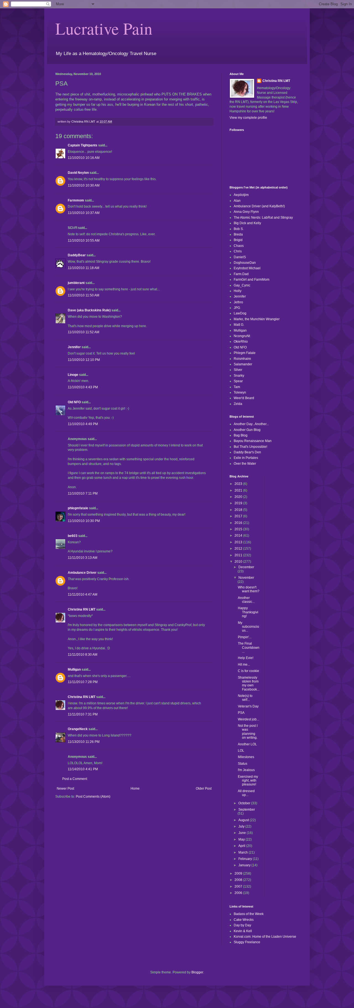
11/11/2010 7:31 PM (83, 714)
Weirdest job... (248, 719)
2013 (239, 542)
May (242, 839)
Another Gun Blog (247, 430)
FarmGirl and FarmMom (251, 279)
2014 (239, 535)
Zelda (238, 404)
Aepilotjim (241, 195)
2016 (239, 523)
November (246, 578)
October (244, 803)
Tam (237, 387)
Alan (237, 201)
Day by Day (242, 925)
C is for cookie (248, 671)
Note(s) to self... (245, 698)
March (243, 852)
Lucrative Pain (103, 28)
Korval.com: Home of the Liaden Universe (265, 937)
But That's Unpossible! (250, 447)
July (241, 826)
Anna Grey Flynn (246, 212)
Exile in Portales (246, 458)
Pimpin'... (244, 637)
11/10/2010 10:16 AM (84, 158)
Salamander (243, 364)
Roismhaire (242, 359)
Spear (238, 381)
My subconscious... (248, 627)
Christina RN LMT (81, 609)
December (246, 567)
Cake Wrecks (244, 920)
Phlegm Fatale (245, 353)
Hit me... (244, 664)
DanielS (240, 257)
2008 (239, 880)
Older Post (204, 788)
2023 (239, 484)
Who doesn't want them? (248, 589)
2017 (239, 516)
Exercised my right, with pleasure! (248, 781)
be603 (72, 536)
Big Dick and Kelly (247, 223)
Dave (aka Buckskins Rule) (89, 310)
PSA (241, 713)
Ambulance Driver (82, 573)
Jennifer (74, 347)
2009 (239, 873)
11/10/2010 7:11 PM (83, 493)
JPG (237, 308)
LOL (241, 751)
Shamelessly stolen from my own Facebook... (248, 683)
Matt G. (239, 325)
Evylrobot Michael (247, 268)
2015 (239, 529)
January (244, 865)
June (242, 833)
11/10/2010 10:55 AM (84, 240)
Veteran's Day (248, 706)
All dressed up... (246, 793)
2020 (239, 497)
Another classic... (246, 600)
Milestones (246, 757)
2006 (239, 893)
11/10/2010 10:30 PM (84, 521)
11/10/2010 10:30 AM (84, 185)
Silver (238, 370)
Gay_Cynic (242, 285)
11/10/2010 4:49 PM (83, 424)
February (245, 859)
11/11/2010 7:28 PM (83, 682)
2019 (239, 503)
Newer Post (65, 788)
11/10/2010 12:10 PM (84, 360)
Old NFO (74, 402)
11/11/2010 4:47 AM (82, 594)
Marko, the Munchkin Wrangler (257, 319)
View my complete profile (248, 118)
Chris (238, 251)
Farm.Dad (241, 274)
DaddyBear (77, 255)
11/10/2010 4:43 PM (83, 387)
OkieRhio (241, 341)
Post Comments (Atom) (93, 796)
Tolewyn (240, 392)
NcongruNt (242, 336)
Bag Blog (241, 435)
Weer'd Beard (244, 398)
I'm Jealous (246, 770)
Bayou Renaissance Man (253, 441)
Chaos (239, 246)
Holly (237, 291)
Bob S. (239, 229)
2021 (239, 490)
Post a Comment (74, 779)
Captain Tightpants (82, 145)
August (244, 820)
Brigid (238, 240)
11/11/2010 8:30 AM (82, 655)
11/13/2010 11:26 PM (84, 742)
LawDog (240, 313)
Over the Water (245, 464)
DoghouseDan (245, 263)
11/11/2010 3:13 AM (82, 558)
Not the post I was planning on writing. (247, 732)
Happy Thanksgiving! (248, 612)
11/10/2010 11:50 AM (83, 295)
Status (242, 764)
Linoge (73, 375)
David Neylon (78, 173)
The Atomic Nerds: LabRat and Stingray (263, 217)
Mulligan (74, 669)
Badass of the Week (249, 914)
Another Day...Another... (251, 424)
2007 (239, 886)
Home (135, 788)
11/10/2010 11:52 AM (83, 332)
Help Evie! (245, 658)
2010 (239, 562)
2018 (239, 510)
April (242, 846)
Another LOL (247, 744)
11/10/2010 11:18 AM (83, 268)
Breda (238, 234)
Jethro (238, 302)
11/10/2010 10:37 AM (84, 213)
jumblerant (76, 283)
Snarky (239, 376)
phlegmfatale (78, 508)
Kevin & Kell (243, 931)
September (246, 809)
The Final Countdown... (248, 647)
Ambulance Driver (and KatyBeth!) (259, 206)
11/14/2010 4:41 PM (83, 769)
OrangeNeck (78, 729)
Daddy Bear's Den (247, 452)
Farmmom (76, 200)
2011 (239, 555)
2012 (239, 548)
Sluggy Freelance (247, 942)
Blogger (197, 972)
